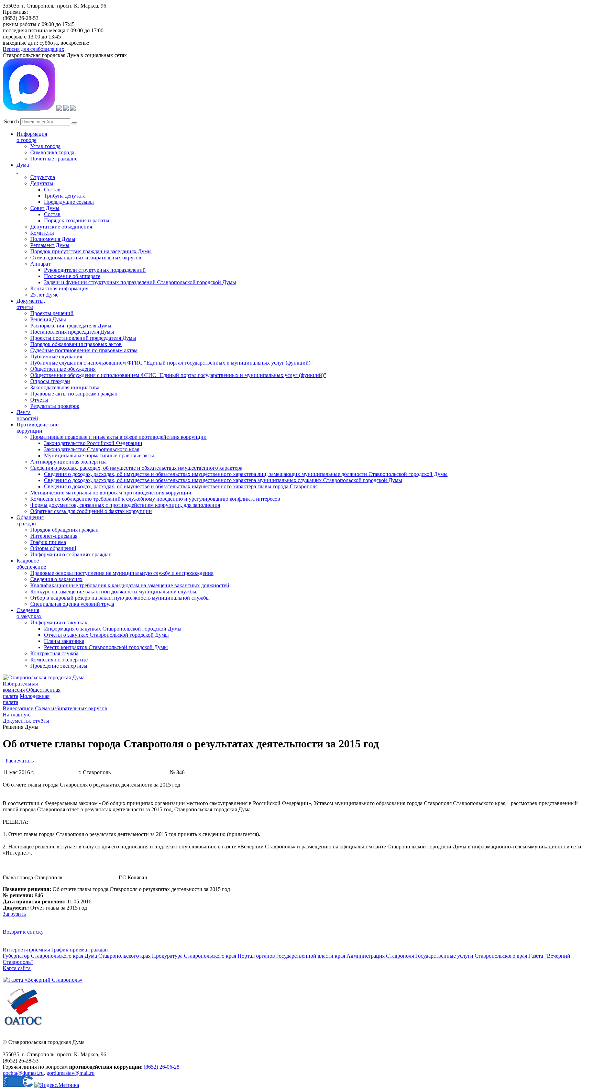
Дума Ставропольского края (118, 956)
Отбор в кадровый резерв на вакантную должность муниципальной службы (120, 598)
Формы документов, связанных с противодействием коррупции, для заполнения (125, 505)
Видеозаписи (18, 708)
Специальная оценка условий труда (72, 604)
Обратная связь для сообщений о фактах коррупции (91, 511)
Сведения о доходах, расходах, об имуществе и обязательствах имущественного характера (136, 468)
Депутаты (41, 183)
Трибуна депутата (65, 196)
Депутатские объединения (61, 227)
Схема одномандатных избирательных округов (85, 257)
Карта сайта (17, 968)
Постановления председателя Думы (72, 332)
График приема (48, 542)
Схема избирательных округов (71, 708)
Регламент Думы (49, 245)
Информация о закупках (58, 622)
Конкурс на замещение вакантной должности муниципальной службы (113, 591)
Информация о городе (31, 137)
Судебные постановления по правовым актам (84, 350)
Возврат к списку (23, 932)
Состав (52, 189)
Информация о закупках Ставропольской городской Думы (113, 629)
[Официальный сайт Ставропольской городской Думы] (44, 677)
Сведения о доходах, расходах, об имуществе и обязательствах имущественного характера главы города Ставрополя (181, 486)
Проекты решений (52, 313)
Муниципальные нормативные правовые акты (99, 455)
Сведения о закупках (29, 613)
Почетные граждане (53, 159)
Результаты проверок (54, 406)
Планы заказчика (64, 641)
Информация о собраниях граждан (71, 554)
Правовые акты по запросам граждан (74, 394)
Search (11, 121)
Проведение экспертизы (58, 666)
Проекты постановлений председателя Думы (83, 338)
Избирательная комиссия (20, 687)
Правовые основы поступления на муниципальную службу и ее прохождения (121, 573)
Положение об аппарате (72, 276)
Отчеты (39, 400)
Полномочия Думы (52, 239)
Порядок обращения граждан (64, 530)
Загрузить (14, 914)
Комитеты (42, 233)
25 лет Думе (44, 295)
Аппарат (40, 264)
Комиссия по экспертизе (59, 660)
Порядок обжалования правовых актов (76, 344)
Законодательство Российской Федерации (93, 443)
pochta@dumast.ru (23, 1073)
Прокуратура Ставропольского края (194, 956)
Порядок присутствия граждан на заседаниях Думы (91, 251)
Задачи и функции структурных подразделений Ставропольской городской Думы (140, 282)
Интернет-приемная (53, 536)
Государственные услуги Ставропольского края (471, 956)
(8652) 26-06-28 (161, 1067)
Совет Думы (44, 208)
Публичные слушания (56, 356)
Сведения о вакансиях (56, 579)
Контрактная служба (54, 653)
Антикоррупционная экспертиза (68, 462)
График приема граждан (79, 950)
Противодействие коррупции (37, 428)
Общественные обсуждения (63, 369)
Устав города (45, 146)
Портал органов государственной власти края (291, 956)
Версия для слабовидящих (33, 49)
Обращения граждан (30, 520)
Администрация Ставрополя (380, 956)
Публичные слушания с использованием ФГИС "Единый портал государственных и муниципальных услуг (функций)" (171, 363)
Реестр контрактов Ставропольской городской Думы (106, 647)
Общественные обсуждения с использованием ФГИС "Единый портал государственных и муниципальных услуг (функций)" (178, 375)
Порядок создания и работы (76, 220)
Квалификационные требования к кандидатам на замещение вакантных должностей (129, 585)
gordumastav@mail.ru (70, 1073)
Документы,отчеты (30, 304)
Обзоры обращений (53, 548)
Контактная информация (59, 288)
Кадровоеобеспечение (31, 564)
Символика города (52, 152)
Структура (42, 177)
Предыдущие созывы (69, 202)
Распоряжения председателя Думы (70, 326)
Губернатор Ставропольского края (43, 956)
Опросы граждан (50, 381)
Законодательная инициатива (64, 387)
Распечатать (18, 761)
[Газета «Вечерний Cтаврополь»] (42, 980)
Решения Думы (48, 319)
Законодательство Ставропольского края (91, 449)
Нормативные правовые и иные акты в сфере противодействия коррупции (118, 437)
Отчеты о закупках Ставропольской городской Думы (106, 635)
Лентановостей (27, 415)
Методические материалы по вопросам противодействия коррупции (110, 493)
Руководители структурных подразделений (95, 270)
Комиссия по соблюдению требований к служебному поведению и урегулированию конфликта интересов (155, 499)
